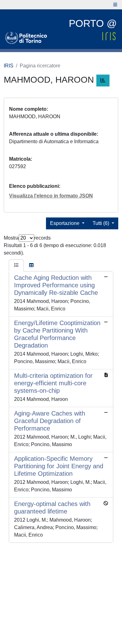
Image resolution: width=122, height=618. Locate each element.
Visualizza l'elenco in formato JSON (51, 195)
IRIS (8, 65)
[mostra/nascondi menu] (115, 5)
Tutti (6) (101, 223)
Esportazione (65, 223)
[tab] (16, 265)
